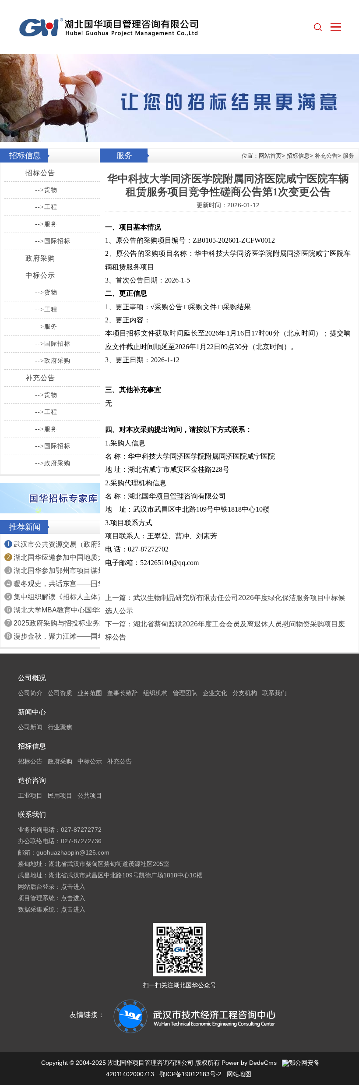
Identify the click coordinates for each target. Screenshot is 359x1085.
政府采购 (40, 258)
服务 (348, 155)
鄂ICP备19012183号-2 (190, 1074)
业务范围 (89, 692)
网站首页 (270, 155)
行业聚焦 (60, 727)
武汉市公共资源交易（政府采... (62, 544)
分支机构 (244, 692)
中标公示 (40, 275)
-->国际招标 (52, 241)
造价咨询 (32, 780)
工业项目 (30, 795)
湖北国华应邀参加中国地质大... (62, 557)
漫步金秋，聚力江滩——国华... (62, 636)
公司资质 (60, 692)
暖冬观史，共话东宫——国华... (62, 583)
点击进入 (73, 886)
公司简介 (30, 692)
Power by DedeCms (249, 1062)
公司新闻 (30, 727)
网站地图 (239, 1074)
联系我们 (274, 692)
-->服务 (46, 224)
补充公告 (40, 378)
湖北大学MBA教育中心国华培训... (66, 610)
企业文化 (215, 692)
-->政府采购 (52, 360)
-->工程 (46, 207)
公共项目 (89, 795)
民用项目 (60, 795)
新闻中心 (32, 712)
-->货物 (46, 190)
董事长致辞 (122, 692)
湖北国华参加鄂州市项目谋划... (62, 570)
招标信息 (298, 155)
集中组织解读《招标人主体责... (62, 597)
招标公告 (40, 173)
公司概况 (32, 678)
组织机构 (155, 692)
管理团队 (185, 692)
